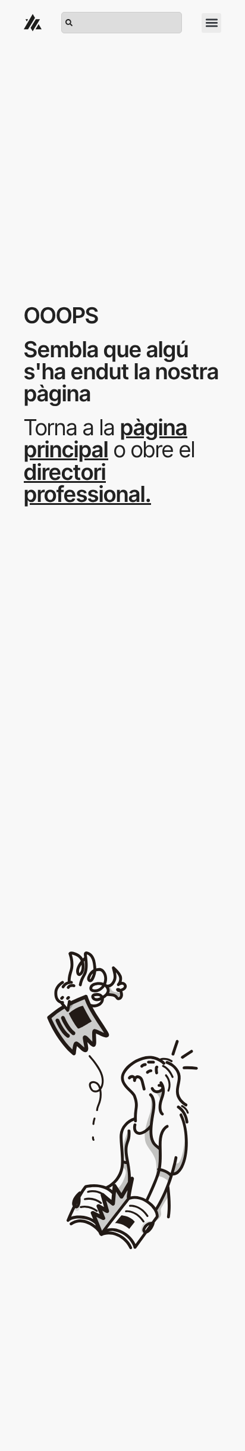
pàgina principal (105, 438)
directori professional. (87, 482)
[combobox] (121, 22)
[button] (211, 23)
